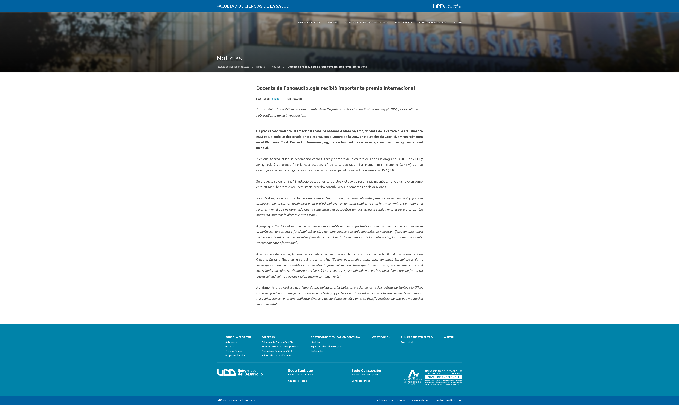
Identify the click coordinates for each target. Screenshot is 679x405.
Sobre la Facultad (238, 337)
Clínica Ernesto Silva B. (417, 337)
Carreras (268, 337)
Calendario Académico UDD (448, 400)
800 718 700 (250, 400)
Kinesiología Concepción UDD (277, 351)
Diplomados (317, 351)
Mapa (304, 381)
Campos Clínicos (233, 351)
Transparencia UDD (419, 400)
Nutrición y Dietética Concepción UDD (281, 346)
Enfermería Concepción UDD (276, 355)
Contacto (293, 381)
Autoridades (231, 342)
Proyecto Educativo (235, 355)
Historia (229, 346)
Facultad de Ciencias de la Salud (253, 6)
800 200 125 (235, 400)
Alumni (449, 337)
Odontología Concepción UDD (277, 342)
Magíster (315, 342)
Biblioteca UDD (385, 400)
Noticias (260, 66)
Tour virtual (407, 342)
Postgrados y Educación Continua (335, 337)
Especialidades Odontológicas (326, 346)
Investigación (380, 337)
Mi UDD (401, 400)
